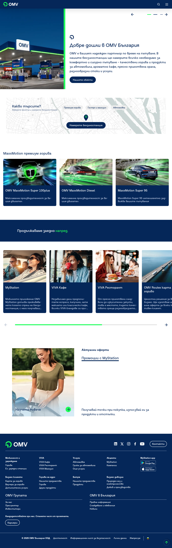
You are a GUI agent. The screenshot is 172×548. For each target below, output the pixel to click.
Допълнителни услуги (16, 487)
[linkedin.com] (115, 444)
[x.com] (122, 444)
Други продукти (47, 487)
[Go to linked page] (68, 409)
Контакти (158, 443)
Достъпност (60, 538)
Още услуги (79, 468)
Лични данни (120, 538)
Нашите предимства (50, 481)
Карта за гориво (14, 481)
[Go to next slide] (166, 14)
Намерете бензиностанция (86, 125)
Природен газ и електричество (115, 482)
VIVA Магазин (46, 468)
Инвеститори (12, 508)
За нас (8, 502)
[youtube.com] (142, 444)
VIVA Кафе (44, 462)
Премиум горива (72, 107)
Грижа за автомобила (84, 465)
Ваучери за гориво (14, 484)
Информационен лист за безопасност (90, 538)
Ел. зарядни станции (16, 468)
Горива (8, 465)
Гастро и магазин (97, 107)
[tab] (100, 358)
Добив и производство (118, 487)
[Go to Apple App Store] (148, 469)
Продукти (78, 484)
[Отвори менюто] (167, 4)
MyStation (112, 462)
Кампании (112, 465)
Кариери (12, 522)
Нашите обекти (83, 79)
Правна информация (100, 502)
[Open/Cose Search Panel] (158, 4)
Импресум (135, 538)
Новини (93, 508)
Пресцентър (12, 505)
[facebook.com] (135, 444)
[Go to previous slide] (132, 14)
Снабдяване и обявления (102, 505)
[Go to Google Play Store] (148, 463)
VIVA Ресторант (48, 465)
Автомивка (119, 107)
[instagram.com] (128, 444)
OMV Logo (8, 3)
